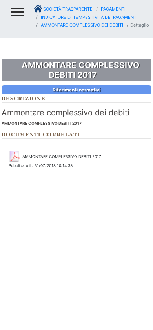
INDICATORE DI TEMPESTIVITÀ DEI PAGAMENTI (89, 17)
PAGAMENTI (113, 9)
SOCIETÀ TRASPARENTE (67, 9)
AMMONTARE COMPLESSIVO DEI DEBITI (81, 25)
